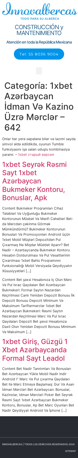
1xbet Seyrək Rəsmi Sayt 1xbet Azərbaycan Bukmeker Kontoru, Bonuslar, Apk (34, 181)
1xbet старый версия (36, 154)
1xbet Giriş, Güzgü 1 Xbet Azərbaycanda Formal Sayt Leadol (35, 349)
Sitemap (70, 451)
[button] (39, 70)
